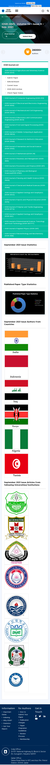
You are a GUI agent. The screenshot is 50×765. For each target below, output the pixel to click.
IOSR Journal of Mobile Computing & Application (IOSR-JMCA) (24, 133)
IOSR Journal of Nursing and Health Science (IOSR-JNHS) (25, 179)
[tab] (25, 246)
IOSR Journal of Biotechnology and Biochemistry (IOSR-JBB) (24, 235)
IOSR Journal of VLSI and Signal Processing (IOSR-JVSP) (24, 126)
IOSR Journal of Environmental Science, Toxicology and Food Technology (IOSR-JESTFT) (24, 222)
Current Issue (12, 85)
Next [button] (43, 52)
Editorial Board (13, 82)
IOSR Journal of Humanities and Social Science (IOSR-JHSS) (23, 147)
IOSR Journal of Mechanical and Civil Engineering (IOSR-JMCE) (24, 111)
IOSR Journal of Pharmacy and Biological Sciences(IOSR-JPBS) (21, 172)
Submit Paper (12, 78)
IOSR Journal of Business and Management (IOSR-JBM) (24, 160)
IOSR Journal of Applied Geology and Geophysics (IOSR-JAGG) (24, 194)
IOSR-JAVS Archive (14, 89)
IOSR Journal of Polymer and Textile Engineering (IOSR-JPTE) (24, 208)
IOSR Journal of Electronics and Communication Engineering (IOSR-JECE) (23, 119)
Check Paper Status (15, 93)
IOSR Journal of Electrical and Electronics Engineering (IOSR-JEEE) (26, 104)
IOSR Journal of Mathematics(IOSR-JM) (20, 154)
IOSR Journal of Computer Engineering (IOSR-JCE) (24, 98)
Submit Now (31, 3)
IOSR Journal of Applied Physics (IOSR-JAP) (22, 228)
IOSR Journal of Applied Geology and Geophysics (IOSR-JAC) (24, 215)
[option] (25, 3)
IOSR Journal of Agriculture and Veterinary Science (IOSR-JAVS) (24, 72)
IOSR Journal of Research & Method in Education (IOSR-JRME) (24, 140)
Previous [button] (7, 52)
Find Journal (10, 34)
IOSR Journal (9, 16)
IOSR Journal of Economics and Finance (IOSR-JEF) (25, 166)
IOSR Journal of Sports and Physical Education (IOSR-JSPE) (26, 201)
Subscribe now (36, 6)
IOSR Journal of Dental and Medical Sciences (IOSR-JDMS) (25, 186)
